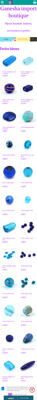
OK (10, 394)
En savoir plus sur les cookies (20, 394)
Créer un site (24, 398)
